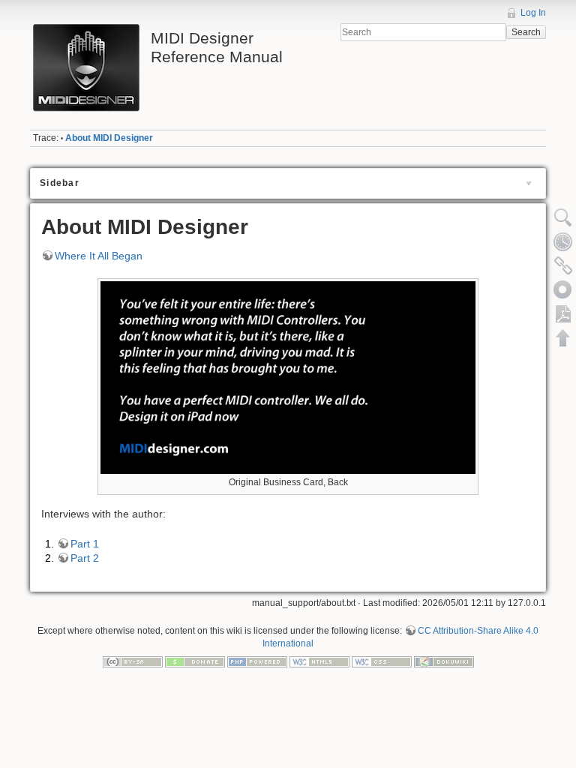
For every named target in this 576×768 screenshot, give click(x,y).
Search (526, 32)
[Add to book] (563, 290)
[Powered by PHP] (257, 661)
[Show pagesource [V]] (563, 218)
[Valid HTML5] (320, 661)
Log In (533, 13)
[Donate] (195, 661)
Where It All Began (98, 256)
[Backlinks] (563, 266)
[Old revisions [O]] (563, 242)
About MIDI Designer (109, 138)
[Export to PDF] (563, 314)
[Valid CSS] (382, 661)
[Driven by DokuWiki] (444, 661)
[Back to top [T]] (563, 338)
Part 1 (84, 544)
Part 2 (84, 558)
